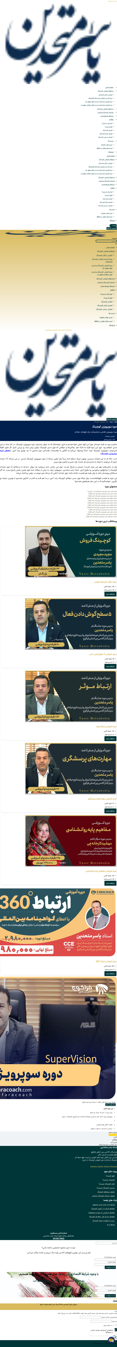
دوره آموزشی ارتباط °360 (106, 961)
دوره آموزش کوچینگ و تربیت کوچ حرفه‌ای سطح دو (96, 105)
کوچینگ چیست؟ (107, 123)
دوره (111, 422)
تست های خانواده (106, 145)
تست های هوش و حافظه (104, 148)
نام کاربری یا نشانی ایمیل (109, 1317)
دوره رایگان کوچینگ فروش (105, 581)
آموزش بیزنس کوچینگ (105, 137)
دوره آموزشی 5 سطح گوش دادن (102, 654)
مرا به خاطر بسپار (109, 1325)
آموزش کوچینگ (107, 130)
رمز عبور (114, 1321)
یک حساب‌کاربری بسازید (109, 1346)
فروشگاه (110, 152)
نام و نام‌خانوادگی (110, 1257)
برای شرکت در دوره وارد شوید (108, 1145)
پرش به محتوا (112, 1)
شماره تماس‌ (112, 1262)
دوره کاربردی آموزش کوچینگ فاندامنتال (100, 98)
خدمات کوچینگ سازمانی (105, 112)
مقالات (111, 119)
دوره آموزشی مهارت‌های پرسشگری (102, 798)
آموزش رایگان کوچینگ (105, 95)
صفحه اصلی (109, 87)
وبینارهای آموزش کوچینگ (105, 109)
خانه (115, 422)
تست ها (110, 141)
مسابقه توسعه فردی (106, 116)
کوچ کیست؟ (108, 127)
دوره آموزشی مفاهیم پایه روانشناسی (101, 871)
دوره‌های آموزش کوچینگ (105, 91)
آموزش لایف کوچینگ (106, 134)
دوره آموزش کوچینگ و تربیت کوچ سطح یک (98, 102)
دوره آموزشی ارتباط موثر (106, 726)
